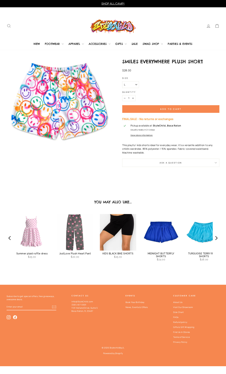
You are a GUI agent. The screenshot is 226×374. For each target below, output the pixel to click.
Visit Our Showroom (183, 307)
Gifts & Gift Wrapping (183, 327)
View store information (142, 135)
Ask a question (171, 162)
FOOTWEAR (53, 43)
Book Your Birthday (135, 302)
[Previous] (10, 238)
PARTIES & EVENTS (180, 43)
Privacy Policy (180, 342)
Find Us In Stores (181, 332)
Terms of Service (181, 337)
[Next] (216, 238)
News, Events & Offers (137, 307)
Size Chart (178, 312)
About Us (177, 302)
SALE (135, 43)
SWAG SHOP (151, 43)
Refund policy (180, 322)
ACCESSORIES (98, 43)
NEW (37, 43)
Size (125, 78)
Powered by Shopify (113, 353)
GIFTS (119, 43)
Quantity (129, 92)
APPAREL (74, 43)
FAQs (176, 317)
